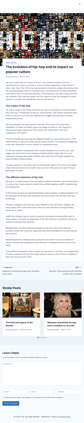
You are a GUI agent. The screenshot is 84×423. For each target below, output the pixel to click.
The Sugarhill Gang (62, 139)
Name (6, 392)
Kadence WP (65, 417)
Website (61, 392)
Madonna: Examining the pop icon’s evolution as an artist (20, 271)
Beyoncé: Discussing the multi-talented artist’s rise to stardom (65, 271)
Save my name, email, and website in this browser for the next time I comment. (34, 397)
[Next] (78, 314)
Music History (11, 63)
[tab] (37, 337)
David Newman (13, 76)
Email (33, 392)
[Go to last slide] (6, 314)
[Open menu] (80, 4)
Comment (8, 364)
